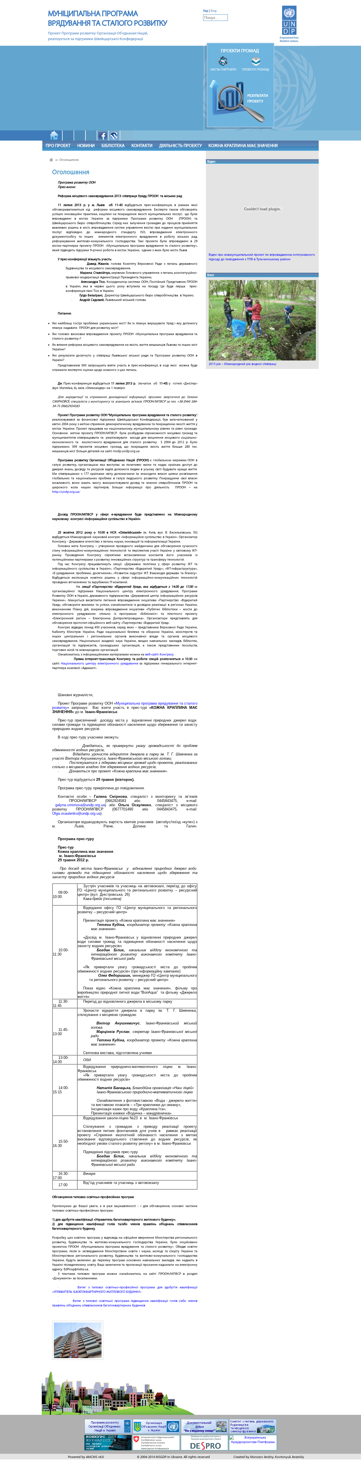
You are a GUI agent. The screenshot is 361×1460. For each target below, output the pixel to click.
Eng (214, 11)
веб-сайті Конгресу (159, 654)
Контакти (142, 145)
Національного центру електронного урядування (99, 663)
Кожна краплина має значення (243, 145)
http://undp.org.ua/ (66, 492)
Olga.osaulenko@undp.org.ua (76, 813)
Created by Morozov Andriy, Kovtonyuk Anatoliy (269, 1457)
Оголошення (69, 160)
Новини (86, 145)
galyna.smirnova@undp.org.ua (80, 805)
